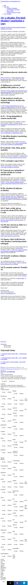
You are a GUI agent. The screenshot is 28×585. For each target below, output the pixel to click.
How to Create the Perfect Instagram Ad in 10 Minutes (13, 263)
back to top (3, 341)
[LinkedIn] (24, 583)
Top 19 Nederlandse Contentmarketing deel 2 (12, 133)
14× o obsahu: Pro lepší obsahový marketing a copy (13, 20)
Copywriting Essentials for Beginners (10, 167)
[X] (10, 583)
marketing (3, 27)
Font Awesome (16, 368)
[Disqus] (14, 321)
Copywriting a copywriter (13, 9)
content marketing (16, 27)
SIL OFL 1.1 (3, 370)
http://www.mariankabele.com (8, 293)
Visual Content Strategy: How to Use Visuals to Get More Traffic (12, 106)
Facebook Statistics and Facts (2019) (17, 157)
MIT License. (10, 368)
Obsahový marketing (12, 8)
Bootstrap (3, 367)
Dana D (25, 275)
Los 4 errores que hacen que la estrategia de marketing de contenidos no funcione (14, 251)
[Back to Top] (1, 366)
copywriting (9, 28)
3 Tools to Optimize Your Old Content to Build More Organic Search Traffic (12, 182)
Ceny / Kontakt (7, 14)
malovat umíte (20, 278)
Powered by (8, 371)
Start (5, 5)
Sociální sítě (9, 27)
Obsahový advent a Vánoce (13, 12)
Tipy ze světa (10, 11)
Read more (23, 381)
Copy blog (6, 6)
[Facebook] (17, 583)
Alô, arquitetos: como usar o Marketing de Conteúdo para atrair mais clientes (12, 197)
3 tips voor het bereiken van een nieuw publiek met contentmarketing (14, 143)
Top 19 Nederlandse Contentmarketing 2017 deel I (11, 123)
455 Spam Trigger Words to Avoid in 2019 (13, 235)
